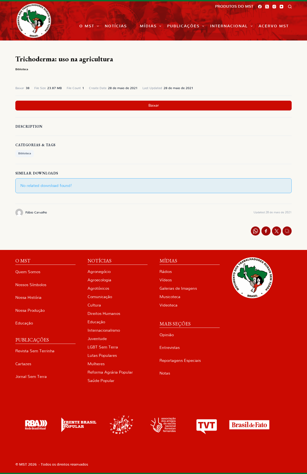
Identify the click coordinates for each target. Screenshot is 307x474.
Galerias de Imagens (178, 288)
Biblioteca (21, 69)
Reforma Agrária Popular (110, 372)
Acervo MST (274, 26)
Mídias (148, 26)
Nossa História (28, 297)
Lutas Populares (102, 355)
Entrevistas (169, 348)
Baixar (153, 105)
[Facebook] (260, 6)
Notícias (116, 26)
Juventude (97, 339)
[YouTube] (281, 6)
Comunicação (100, 297)
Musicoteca (169, 297)
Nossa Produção (30, 310)
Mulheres (96, 364)
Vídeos (165, 280)
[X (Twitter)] (267, 6)
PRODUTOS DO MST (234, 6)
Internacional (229, 26)
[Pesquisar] (290, 6)
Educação (24, 323)
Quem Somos (27, 272)
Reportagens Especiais (180, 360)
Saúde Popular (101, 381)
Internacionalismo (104, 330)
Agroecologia (99, 280)
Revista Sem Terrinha (34, 351)
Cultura (94, 305)
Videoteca (168, 305)
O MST (86, 26)
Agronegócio (99, 272)
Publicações (183, 26)
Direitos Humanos (104, 314)
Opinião (166, 335)
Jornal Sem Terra (31, 377)
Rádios (165, 272)
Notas (164, 373)
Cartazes (23, 364)
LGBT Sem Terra (103, 347)
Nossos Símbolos (30, 285)
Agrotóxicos (98, 288)
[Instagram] (274, 6)
